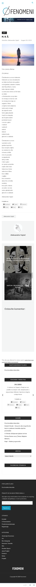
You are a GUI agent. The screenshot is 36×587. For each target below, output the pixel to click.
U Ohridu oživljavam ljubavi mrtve (16, 433)
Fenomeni (18, 568)
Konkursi (4, 553)
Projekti (4, 558)
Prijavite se (6, 508)
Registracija (5, 526)
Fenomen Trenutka (7, 543)
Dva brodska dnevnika (12, 370)
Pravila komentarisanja (8, 524)
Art (4, 32)
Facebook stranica (18, 465)
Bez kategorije (6, 541)
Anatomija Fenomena (8, 536)
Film (3, 546)
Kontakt (4, 519)
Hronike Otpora (6, 548)
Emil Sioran (17, 384)
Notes (3, 556)
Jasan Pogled (5, 551)
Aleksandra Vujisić (9, 216)
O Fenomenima (6, 521)
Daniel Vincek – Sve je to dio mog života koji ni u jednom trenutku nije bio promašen (18, 428)
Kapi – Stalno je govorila (13, 441)
